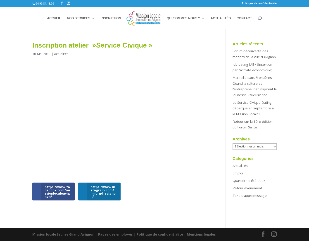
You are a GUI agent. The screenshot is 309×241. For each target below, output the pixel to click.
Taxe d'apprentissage (250, 195)
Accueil (54, 18)
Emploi (238, 173)
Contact (244, 18)
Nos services (78, 18)
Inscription (111, 18)
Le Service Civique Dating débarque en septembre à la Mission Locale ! (253, 108)
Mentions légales (201, 234)
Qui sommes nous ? (183, 18)
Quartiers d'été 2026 (249, 180)
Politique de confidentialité (259, 3)
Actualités (221, 18)
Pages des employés (115, 234)
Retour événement (247, 188)
